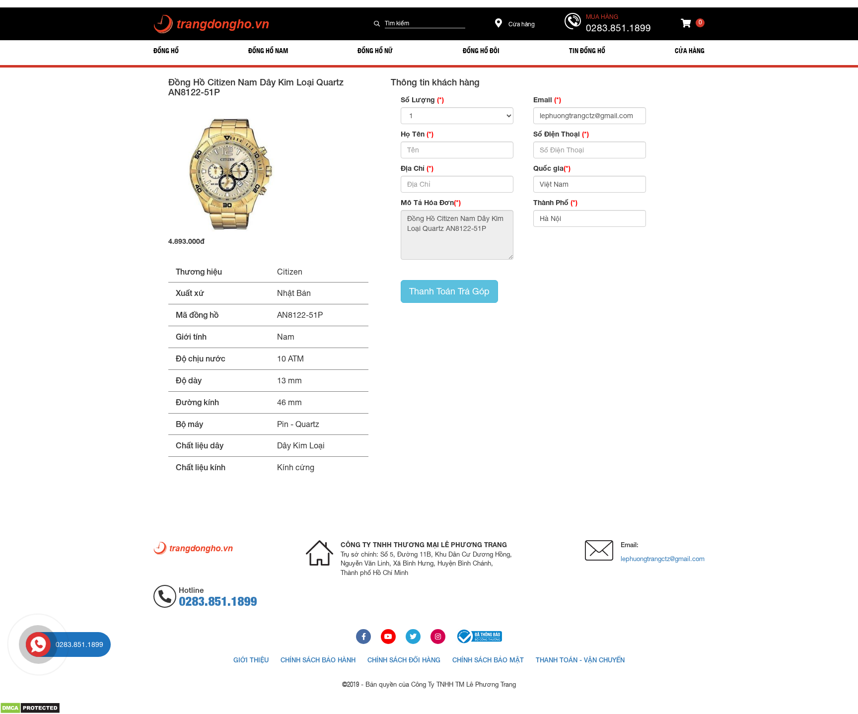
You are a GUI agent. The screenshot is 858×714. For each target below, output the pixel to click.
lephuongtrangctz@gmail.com (663, 559)
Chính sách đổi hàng (403, 660)
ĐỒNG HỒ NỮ (375, 50)
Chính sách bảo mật (488, 660)
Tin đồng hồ (587, 50)
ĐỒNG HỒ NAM (268, 50)
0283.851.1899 (618, 27)
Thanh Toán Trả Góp (449, 291)
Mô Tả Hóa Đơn (431, 202)
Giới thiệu (251, 660)
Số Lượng (422, 99)
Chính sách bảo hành (318, 660)
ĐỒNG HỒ (166, 50)
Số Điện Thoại (561, 134)
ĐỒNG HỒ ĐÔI (481, 50)
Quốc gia (552, 168)
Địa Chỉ (417, 168)
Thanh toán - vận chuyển (580, 660)
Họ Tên (417, 134)
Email (547, 99)
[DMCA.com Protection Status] (30, 708)
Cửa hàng (521, 24)
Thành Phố (555, 202)
